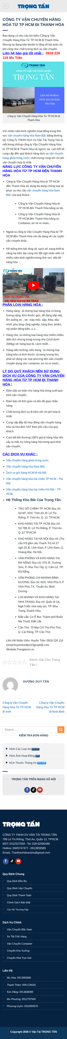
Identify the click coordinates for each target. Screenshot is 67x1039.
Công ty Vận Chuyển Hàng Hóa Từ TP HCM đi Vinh (17, 707)
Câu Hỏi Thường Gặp (17, 909)
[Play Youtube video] (33, 285)
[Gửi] (61, 729)
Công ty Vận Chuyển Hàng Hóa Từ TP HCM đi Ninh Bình (50, 707)
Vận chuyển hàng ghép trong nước (27, 460)
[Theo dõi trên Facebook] (27, 790)
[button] (6, 6)
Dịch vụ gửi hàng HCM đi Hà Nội (26, 472)
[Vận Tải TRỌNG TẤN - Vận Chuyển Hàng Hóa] (33, 6)
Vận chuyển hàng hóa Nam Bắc (25, 466)
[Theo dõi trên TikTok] (33, 790)
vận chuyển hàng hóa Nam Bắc (27, 135)
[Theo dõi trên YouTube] (40, 790)
